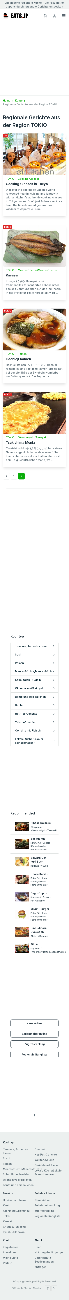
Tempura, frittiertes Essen (15, 1151)
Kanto (19, 100)
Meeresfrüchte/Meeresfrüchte (37, 270)
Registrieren (11, 1247)
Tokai (6, 1216)
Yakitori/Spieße (44, 1159)
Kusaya (12, 275)
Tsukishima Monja (20, 442)
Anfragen (41, 1266)
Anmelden (9, 1252)
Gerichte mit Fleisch (47, 1165)
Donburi (40, 1149)
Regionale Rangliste (34, 1054)
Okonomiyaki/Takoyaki (32, 437)
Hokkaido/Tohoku (14, 1200)
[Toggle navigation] (64, 15)
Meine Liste (10, 1257)
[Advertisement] (34, 59)
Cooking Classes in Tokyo (27, 184)
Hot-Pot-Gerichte (46, 1154)
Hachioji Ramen (18, 359)
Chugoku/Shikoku (14, 1226)
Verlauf (7, 1263)
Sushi (6, 1158)
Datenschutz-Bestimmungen (44, 1259)
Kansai (7, 1221)
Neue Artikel (34, 1023)
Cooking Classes (29, 178)
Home (7, 100)
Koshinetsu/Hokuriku (16, 1210)
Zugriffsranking (34, 1044)
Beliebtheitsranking (34, 1033)
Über (38, 1247)
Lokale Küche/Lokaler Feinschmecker (49, 1172)
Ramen (22, 353)
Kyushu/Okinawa (14, 1232)
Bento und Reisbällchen (18, 1185)
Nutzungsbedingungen (49, 1252)
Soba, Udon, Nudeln (16, 1174)
